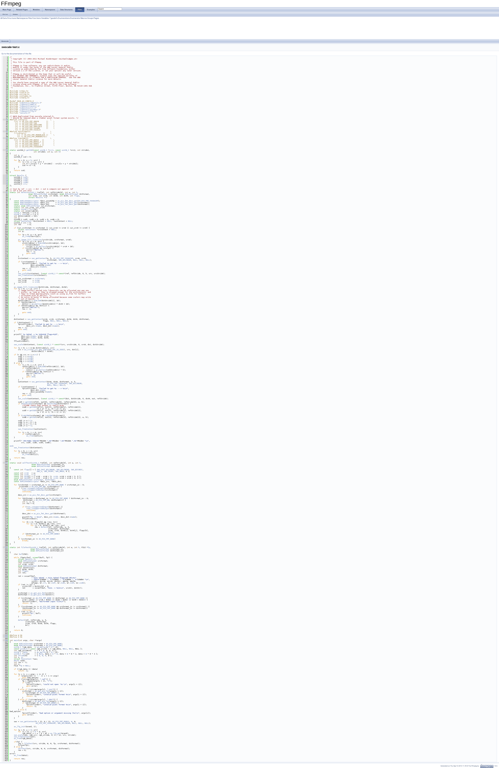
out (24, 214)
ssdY (25, 177)
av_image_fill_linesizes (30, 240)
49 (5, 138)
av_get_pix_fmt (38, 593)
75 (5, 182)
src (32, 209)
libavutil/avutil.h (29, 106)
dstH (26, 478)
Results (20, 175)
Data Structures (9, 18)
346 (5, 640)
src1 (51, 150)
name (48, 265)
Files (30, 18)
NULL (49, 221)
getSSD (29, 150)
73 (5, 179)
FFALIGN (41, 243)
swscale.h (24, 113)
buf (20, 554)
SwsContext (26, 221)
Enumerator (75, 18)
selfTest (26, 463)
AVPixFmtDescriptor (29, 201)
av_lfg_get (55, 733)
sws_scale (22, 274)
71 (5, 175)
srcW (37, 280)
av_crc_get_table (40, 350)
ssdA (25, 182)
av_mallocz (41, 246)
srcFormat (39, 279)
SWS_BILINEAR (65, 260)
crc (24, 184)
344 (5, 637)
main (16, 640)
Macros (84, 18)
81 (5, 192)
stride (21, 656)
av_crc (27, 350)
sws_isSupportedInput (33, 488)
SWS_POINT (48, 471)
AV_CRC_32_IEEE (56, 350)
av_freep (26, 236)
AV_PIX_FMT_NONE (56, 485)
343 (5, 635)
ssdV (25, 181)
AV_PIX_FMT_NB (38, 487)
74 (5, 181)
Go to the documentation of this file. (17, 54)
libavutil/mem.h (28, 104)
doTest (24, 192)
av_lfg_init (19, 727)
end (33, 253)
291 (5, 547)
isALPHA (25, 416)
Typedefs (53, 18)
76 (5, 184)
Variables (45, 18)
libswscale (5, 41)
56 (5, 150)
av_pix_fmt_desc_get (67, 201)
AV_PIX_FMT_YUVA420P (88, 201)
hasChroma (27, 404)
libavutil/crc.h (28, 108)
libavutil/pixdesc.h (30, 110)
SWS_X (39, 471)
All (1, 18)
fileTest (25, 547)
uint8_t (43, 150)
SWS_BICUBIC (77, 470)
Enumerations (64, 18)
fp (89, 547)
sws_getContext (39, 258)
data (25, 652)
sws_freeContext (26, 275)
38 (5, 120)
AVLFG (16, 661)
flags (76, 196)
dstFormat (49, 480)
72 (5, 177)
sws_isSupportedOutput (34, 490)
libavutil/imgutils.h (30, 103)
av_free (30, 436)
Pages (96, 18)
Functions (36, 18)
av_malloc (41, 647)
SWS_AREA (59, 471)
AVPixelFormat (40, 194)
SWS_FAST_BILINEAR (45, 470)
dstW (26, 476)
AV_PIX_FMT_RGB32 (60, 721)
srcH (37, 282)
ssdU (25, 179)
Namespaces (22, 18)
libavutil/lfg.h (28, 111)
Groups (90, 18)
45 (5, 132)
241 (5, 463)
